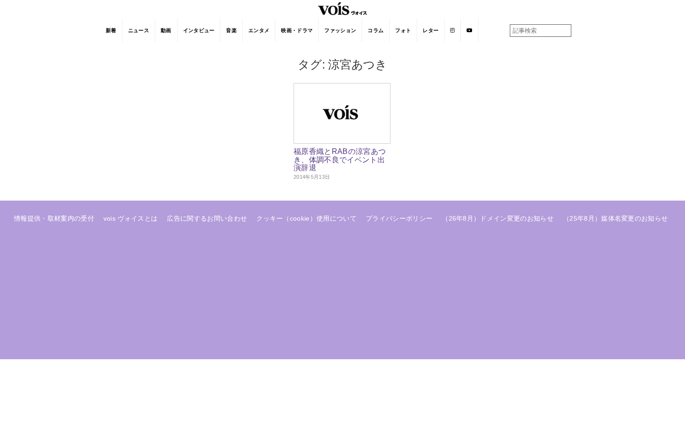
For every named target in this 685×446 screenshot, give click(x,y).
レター (430, 30)
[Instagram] (453, 30)
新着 (111, 30)
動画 (166, 30)
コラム (376, 30)
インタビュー (199, 30)
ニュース (138, 30)
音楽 (231, 30)
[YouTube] (469, 30)
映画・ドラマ (297, 30)
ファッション (340, 30)
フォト (403, 30)
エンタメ (258, 30)
